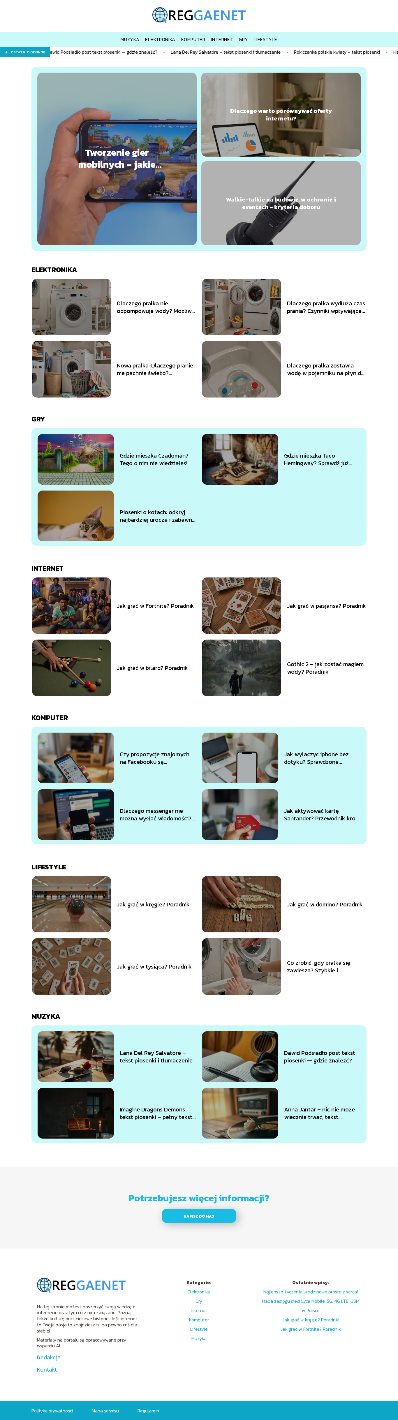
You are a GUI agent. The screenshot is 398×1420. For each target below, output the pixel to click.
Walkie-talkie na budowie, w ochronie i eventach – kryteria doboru (281, 203)
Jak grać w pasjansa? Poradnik (326, 606)
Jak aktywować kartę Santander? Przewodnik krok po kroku (321, 814)
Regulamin (148, 1410)
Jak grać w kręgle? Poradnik (153, 904)
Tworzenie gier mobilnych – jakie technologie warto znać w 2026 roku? (117, 159)
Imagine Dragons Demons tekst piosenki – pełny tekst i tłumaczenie (157, 1113)
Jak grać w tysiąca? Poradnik (154, 966)
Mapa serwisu (105, 1410)
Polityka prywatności (52, 1410)
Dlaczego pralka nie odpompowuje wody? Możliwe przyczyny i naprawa (156, 307)
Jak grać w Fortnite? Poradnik (155, 606)
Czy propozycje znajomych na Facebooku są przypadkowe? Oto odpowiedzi (154, 758)
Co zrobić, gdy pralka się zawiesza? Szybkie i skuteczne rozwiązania (318, 966)
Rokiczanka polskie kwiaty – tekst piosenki (276, 52)
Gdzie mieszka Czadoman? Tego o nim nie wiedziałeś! (154, 459)
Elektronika (54, 270)
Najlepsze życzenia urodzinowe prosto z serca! (310, 1291)
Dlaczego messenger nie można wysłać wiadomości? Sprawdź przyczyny (155, 814)
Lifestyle (48, 867)
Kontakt (47, 1369)
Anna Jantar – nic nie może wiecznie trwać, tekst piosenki (319, 1113)
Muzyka (45, 1016)
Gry (38, 419)
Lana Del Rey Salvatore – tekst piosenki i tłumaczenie (165, 52)
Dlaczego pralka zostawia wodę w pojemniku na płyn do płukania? (325, 369)
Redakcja (49, 1357)
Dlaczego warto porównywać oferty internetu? (281, 114)
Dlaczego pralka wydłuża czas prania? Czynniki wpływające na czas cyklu (326, 307)
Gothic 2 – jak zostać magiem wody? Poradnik (325, 667)
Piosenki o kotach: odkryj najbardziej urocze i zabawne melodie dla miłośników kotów (157, 515)
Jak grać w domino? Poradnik (325, 904)
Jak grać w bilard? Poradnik (152, 668)
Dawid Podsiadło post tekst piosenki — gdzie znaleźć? (319, 1056)
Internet (47, 568)
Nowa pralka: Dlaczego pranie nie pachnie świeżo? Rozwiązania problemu (155, 369)
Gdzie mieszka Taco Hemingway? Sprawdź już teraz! (316, 459)
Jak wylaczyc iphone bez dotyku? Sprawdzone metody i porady (316, 758)
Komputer (49, 717)
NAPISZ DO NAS (199, 1216)
